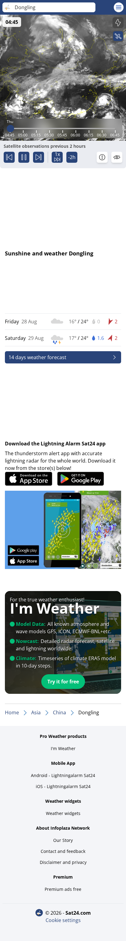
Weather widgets (63, 813)
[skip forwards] (38, 157)
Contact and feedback (63, 851)
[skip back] (9, 157)
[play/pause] (23, 157)
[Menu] (119, 7)
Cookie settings (63, 920)
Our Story (63, 840)
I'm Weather (63, 748)
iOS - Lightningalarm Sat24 (63, 786)
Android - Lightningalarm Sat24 (63, 775)
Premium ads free (63, 889)
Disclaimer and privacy (63, 862)
